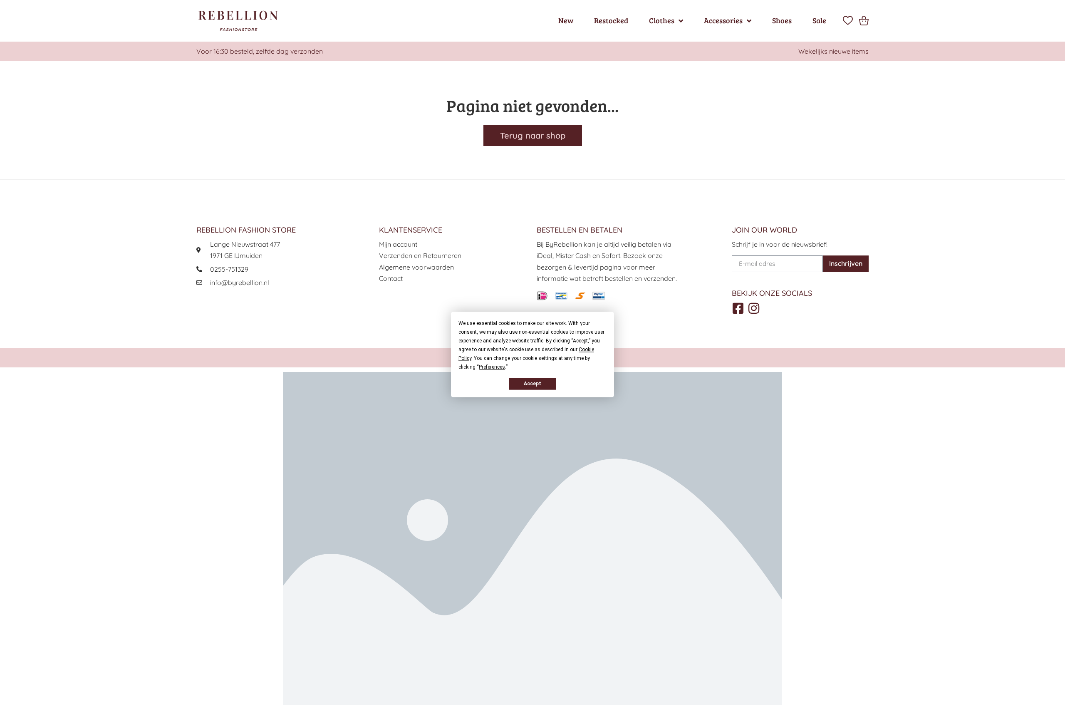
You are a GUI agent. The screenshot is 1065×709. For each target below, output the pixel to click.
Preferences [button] (492, 367)
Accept (532, 384)
